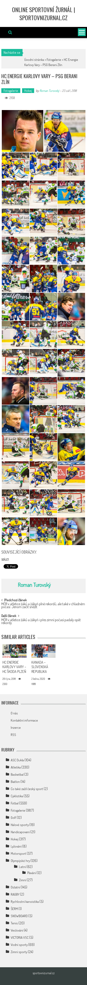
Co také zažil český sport (27, 789)
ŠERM (14, 909)
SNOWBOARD (19, 916)
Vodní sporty (19, 945)
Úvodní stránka (34, 59)
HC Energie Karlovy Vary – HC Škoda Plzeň (14, 667)
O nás (14, 713)
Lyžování (16, 846)
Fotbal (15, 803)
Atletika (16, 767)
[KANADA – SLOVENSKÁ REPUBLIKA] (43, 651)
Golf (13, 817)
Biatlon (15, 782)
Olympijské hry (20, 861)
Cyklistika (17, 796)
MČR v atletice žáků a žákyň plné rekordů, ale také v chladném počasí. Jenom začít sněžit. (43, 606)
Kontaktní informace (24, 720)
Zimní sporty (19, 952)
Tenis (14, 923)
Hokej (28, 90)
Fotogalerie (54, 59)
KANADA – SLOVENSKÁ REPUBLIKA (39, 667)
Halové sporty (20, 825)
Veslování (17, 930)
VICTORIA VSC (20, 937)
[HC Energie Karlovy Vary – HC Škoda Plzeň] (14, 651)
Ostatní (15, 887)
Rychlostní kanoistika (25, 901)
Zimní (22, 880)
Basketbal (17, 774)
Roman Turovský (49, 91)
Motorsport (18, 853)
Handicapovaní (20, 832)
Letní (22, 867)
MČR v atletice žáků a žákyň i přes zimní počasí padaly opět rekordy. (41, 621)
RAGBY (15, 894)
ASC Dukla (17, 760)
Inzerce (16, 727)
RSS (13, 735)
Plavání (31, 873)
